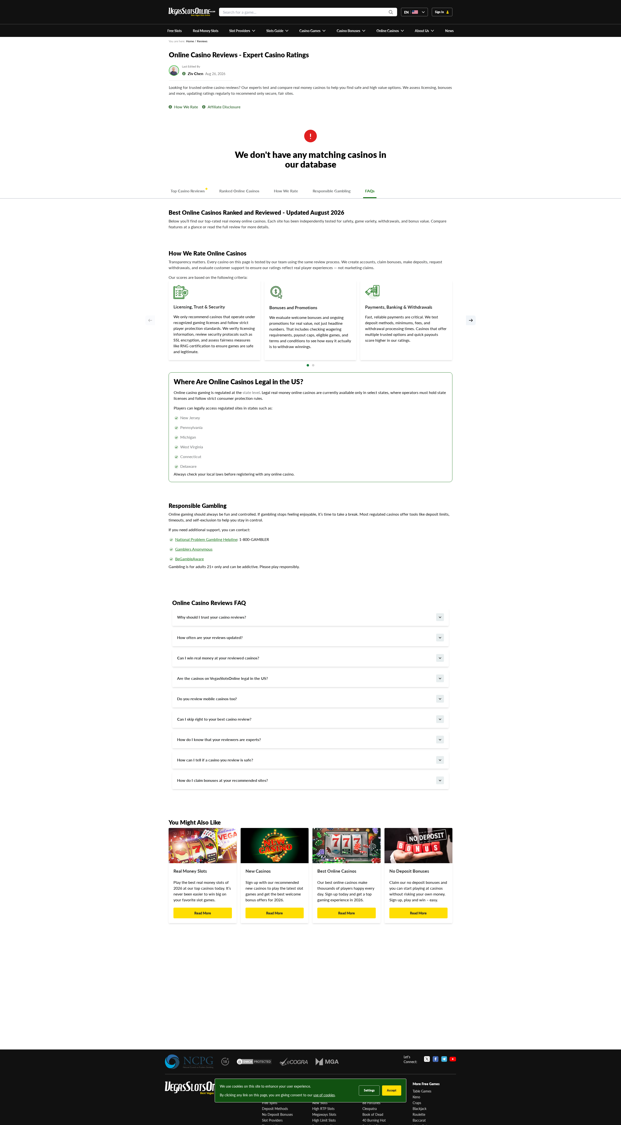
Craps (417, 1102)
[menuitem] (242, 30)
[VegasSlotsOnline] (201, 1088)
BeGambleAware (189, 559)
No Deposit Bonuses (277, 1114)
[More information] (170, 107)
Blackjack (419, 1108)
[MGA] (327, 1061)
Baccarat (419, 1120)
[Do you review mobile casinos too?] (440, 699)
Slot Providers (272, 1120)
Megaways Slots (324, 1114)
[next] (471, 320)
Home (190, 41)
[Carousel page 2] (313, 365)
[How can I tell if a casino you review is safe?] (440, 760)
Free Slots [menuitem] (174, 30)
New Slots (319, 1102)
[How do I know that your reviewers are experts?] (440, 739)
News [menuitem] (449, 30)
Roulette (419, 1114)
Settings (369, 1090)
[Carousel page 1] (308, 365)
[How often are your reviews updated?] (440, 637)
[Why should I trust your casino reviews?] (440, 617)
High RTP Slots (323, 1108)
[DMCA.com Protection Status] (254, 1062)
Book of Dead (372, 1114)
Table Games (422, 1091)
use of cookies (324, 1094)
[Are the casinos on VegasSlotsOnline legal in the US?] (440, 678)
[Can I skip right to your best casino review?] (440, 719)
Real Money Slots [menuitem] (205, 30)
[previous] (150, 320)
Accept (391, 1090)
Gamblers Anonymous (193, 549)
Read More (202, 913)
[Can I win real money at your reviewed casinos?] (440, 658)
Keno (416, 1096)
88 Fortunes (371, 1102)
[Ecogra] (293, 1061)
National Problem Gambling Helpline (206, 539)
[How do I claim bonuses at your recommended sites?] (440, 780)
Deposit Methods (275, 1108)
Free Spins (269, 1102)
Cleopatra (369, 1108)
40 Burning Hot (374, 1120)
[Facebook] (435, 1059)
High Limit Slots (324, 1120)
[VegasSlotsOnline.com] (192, 12)
